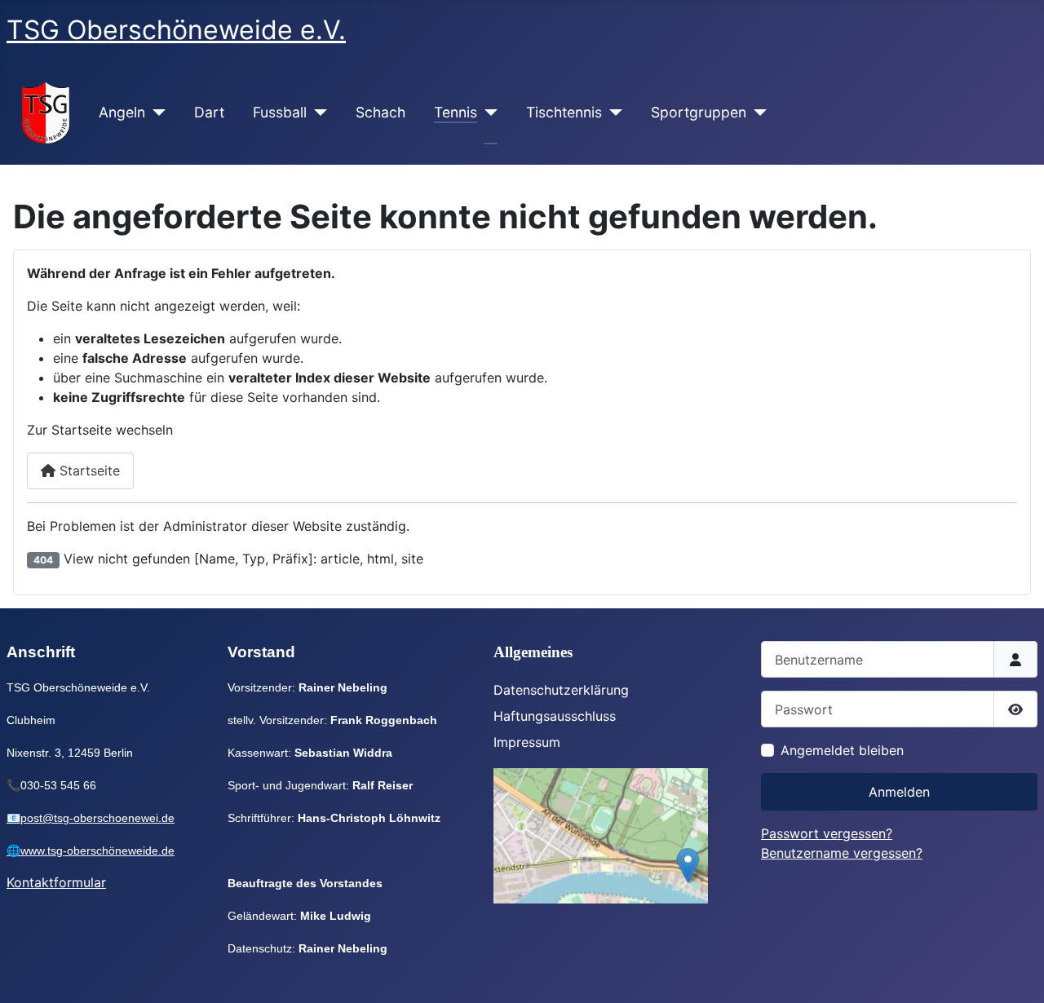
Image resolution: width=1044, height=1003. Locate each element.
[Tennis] (487, 112)
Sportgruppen (698, 112)
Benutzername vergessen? (841, 853)
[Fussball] (317, 112)
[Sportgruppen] (756, 112)
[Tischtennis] (612, 112)
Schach (380, 112)
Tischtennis (564, 112)
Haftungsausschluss (554, 716)
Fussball (280, 112)
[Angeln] (155, 112)
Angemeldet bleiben (842, 750)
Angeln (122, 112)
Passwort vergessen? (826, 833)
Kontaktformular (56, 882)
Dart (209, 112)
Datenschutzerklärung (561, 690)
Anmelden (899, 792)
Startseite (87, 470)
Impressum (526, 742)
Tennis (455, 112)
